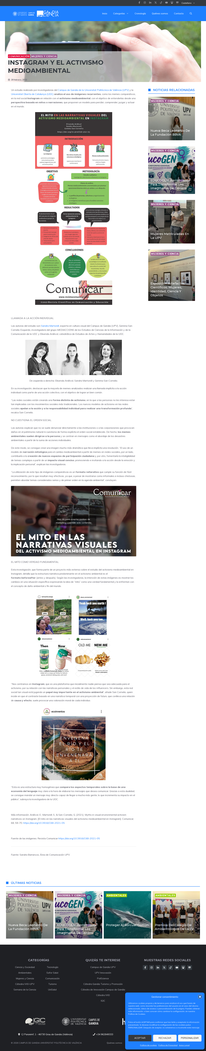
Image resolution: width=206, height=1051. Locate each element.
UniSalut (52, 989)
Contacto (179, 13)
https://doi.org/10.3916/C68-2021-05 (44, 822)
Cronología (140, 13)
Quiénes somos (160, 13)
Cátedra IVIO (103, 995)
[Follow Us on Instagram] (151, 967)
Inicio (104, 13)
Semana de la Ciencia (25, 989)
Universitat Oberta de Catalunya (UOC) (32, 94)
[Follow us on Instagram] (145, 3)
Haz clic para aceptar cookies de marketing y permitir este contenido (73, 521)
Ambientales (25, 972)
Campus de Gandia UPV (103, 967)
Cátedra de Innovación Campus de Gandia (103, 989)
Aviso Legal (184, 1045)
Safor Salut (52, 972)
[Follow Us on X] (164, 967)
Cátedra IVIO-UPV (24, 984)
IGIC (103, 1000)
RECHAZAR (164, 1038)
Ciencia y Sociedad (25, 967)
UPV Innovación (103, 972)
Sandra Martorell (50, 325)
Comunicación (19, 56)
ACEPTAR (139, 1038)
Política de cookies (148, 1045)
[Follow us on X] (155, 3)
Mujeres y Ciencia (25, 978)
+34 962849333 (104, 1034)
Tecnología (52, 967)
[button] (199, 996)
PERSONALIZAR (190, 1038)
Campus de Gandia (68, 89)
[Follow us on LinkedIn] (161, 3)
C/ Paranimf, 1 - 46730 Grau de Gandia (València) (47, 1034)
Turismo (52, 984)
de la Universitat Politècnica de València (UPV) (104, 89)
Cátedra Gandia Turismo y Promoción (103, 984)
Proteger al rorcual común (127, 925)
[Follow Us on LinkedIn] (157, 967)
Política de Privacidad (167, 1045)
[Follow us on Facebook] (139, 3)
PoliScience (103, 978)
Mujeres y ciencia (44, 56)
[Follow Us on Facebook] (145, 967)
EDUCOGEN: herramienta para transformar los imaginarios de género (170, 184)
